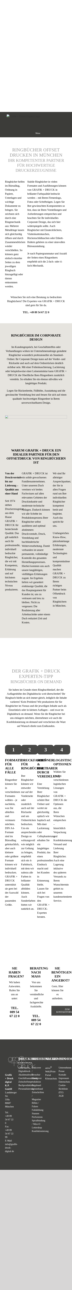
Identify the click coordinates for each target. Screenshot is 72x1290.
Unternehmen (65, 1067)
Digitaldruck (24, 1071)
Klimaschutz (51, 1078)
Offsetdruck (24, 1067)
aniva (48, 1068)
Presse (61, 1071)
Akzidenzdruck (25, 1074)
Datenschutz (64, 1082)
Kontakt (62, 1074)
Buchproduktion (26, 1085)
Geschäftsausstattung (28, 1078)
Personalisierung (26, 1089)
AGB (61, 1096)
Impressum (64, 1078)
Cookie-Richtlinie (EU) (63, 1089)
